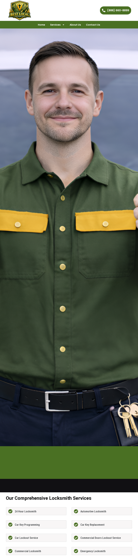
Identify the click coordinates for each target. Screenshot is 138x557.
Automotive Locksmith (93, 511)
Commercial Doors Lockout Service (100, 537)
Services (55, 24)
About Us (75, 24)
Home (41, 24)
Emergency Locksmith (93, 551)
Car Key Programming (27, 524)
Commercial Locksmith (28, 551)
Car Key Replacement (92, 524)
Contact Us (93, 24)
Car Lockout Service (26, 537)
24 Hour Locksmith (25, 511)
